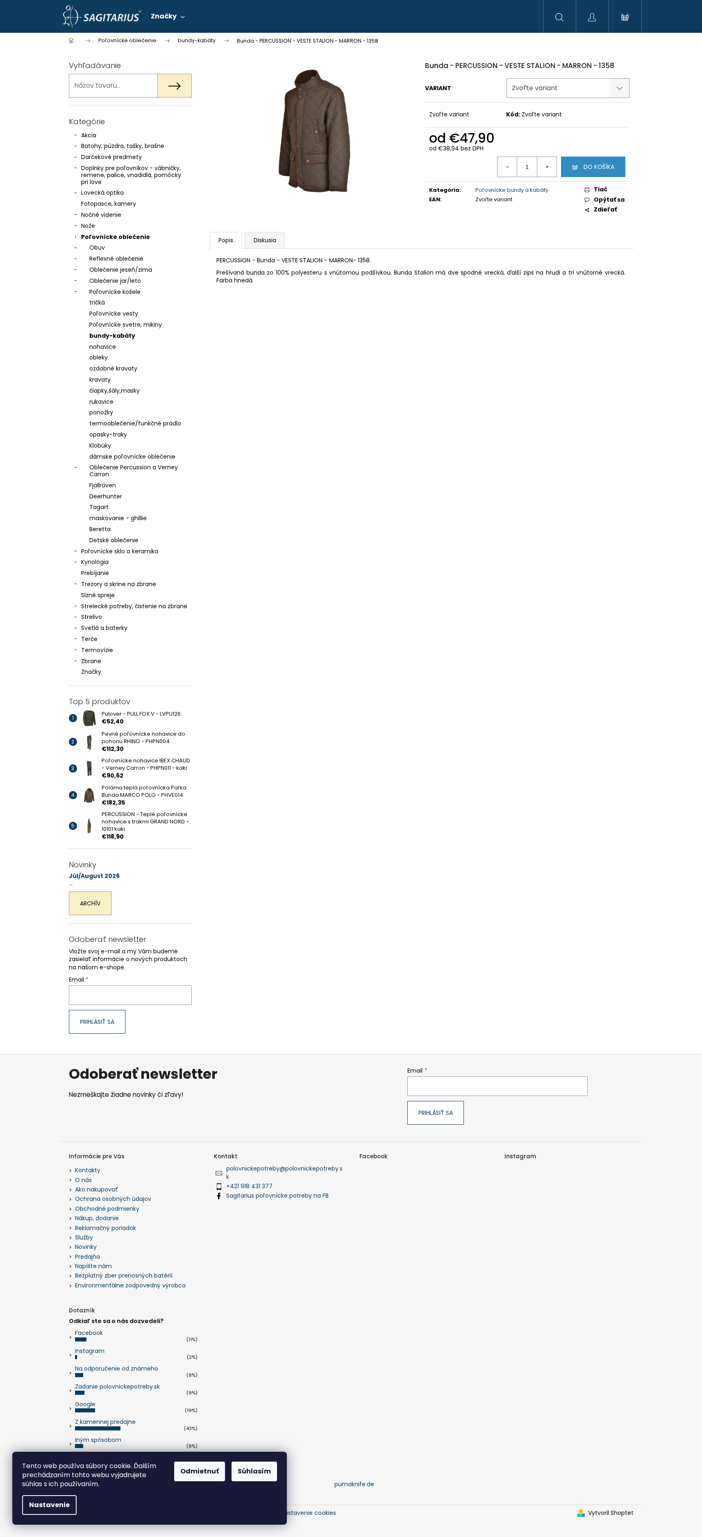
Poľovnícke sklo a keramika (119, 551)
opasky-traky (108, 434)
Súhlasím (254, 1471)
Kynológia (95, 562)
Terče (89, 639)
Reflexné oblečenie (116, 259)
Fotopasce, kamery (108, 204)
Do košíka (599, 167)
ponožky (101, 412)
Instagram (90, 1351)
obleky (98, 357)
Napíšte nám (93, 1266)
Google (85, 1404)
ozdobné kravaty (113, 368)
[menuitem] (168, 16)
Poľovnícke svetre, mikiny (125, 325)
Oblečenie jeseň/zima (120, 270)
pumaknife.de (354, 1484)
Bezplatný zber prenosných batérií (124, 1275)
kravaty (100, 379)
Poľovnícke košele (115, 292)
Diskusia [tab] (265, 240)
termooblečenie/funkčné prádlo (135, 423)
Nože (88, 226)
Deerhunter (105, 496)
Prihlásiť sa (97, 1022)
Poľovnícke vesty (113, 313)
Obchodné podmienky (107, 1209)
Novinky (86, 1247)
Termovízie (97, 650)
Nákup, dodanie (97, 1218)
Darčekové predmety (111, 157)
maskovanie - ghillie (118, 518)
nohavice (102, 347)
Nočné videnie (101, 215)
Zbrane (91, 661)
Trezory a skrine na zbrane (118, 584)
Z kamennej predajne (105, 1422)
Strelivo (91, 617)
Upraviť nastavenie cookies (297, 1513)
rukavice (101, 402)
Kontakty (87, 1170)
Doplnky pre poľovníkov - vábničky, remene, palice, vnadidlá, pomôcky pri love (131, 175)
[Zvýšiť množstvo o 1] (547, 167)
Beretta (100, 529)
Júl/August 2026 (94, 876)
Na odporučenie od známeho (116, 1368)
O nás (83, 1180)
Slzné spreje (98, 595)
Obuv (97, 247)
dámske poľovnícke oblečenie (132, 456)
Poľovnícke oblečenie (115, 237)
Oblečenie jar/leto (115, 281)
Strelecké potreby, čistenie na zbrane (134, 606)
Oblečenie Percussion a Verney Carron (133, 470)
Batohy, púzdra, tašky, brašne (122, 146)
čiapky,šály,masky (114, 391)
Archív (90, 903)
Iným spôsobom (98, 1440)
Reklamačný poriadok (105, 1228)
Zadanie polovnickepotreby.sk (117, 1386)
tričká (97, 302)
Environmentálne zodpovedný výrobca (130, 1285)
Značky (91, 672)
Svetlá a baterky (104, 628)
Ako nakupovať (96, 1189)
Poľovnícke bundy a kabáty (511, 190)
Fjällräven (102, 485)
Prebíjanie (95, 573)
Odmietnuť (199, 1471)
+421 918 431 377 (249, 1186)
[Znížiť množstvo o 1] (507, 167)
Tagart (99, 507)
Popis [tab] (225, 240)
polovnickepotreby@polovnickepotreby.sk (284, 1172)
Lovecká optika (102, 193)
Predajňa (87, 1257)
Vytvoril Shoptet (611, 1513)
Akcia (88, 135)
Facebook (89, 1333)
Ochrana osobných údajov (113, 1199)
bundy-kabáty (112, 336)
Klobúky (100, 445)
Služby (84, 1237)
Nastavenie (49, 1505)
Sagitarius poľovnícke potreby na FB (277, 1195)
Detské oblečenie (114, 540)
